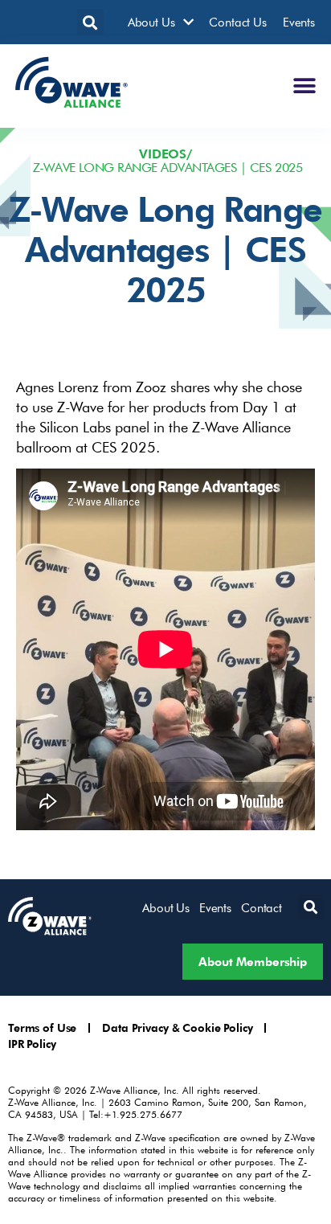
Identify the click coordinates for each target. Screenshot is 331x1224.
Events (299, 22)
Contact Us (238, 22)
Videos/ (165, 153)
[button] (90, 22)
